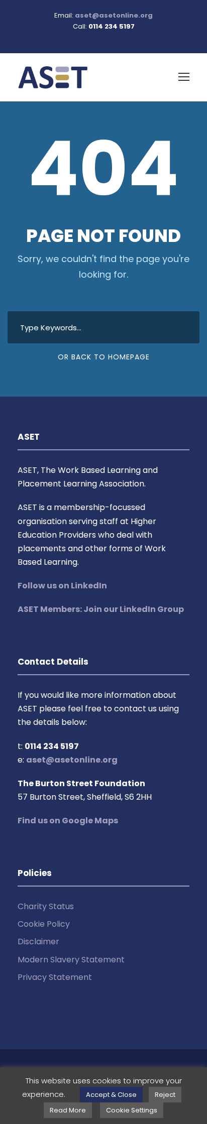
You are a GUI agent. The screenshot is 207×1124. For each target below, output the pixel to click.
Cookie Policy (44, 924)
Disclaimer (38, 941)
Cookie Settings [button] (131, 1110)
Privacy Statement (55, 977)
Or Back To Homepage (104, 357)
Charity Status (46, 906)
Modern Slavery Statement (71, 959)
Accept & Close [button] (111, 1094)
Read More (68, 1110)
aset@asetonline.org (114, 15)
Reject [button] (165, 1094)
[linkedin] (103, 37)
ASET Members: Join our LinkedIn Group (101, 609)
